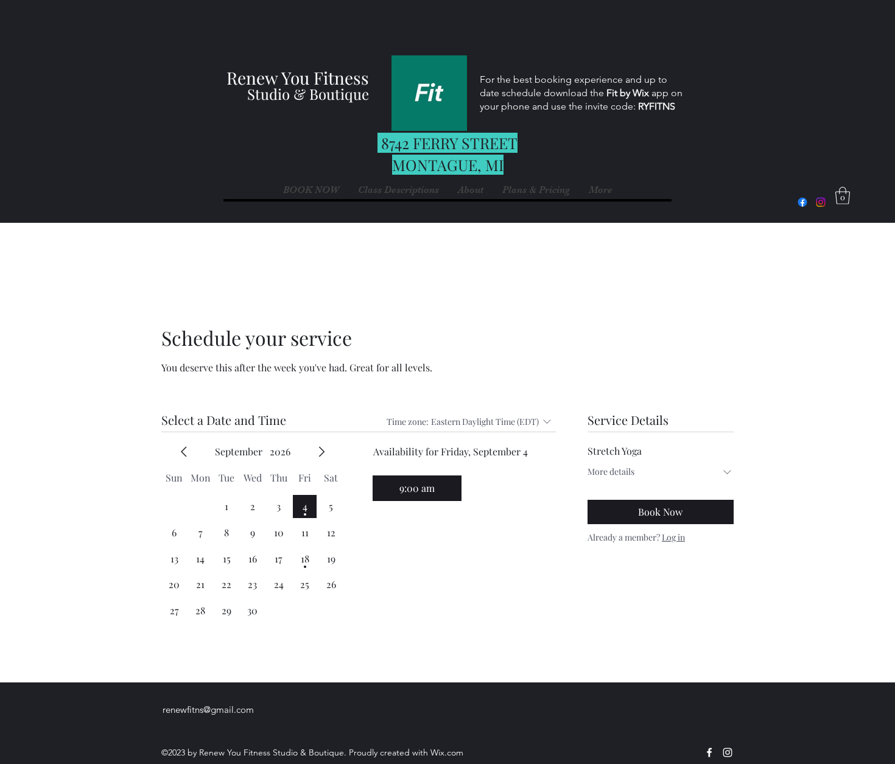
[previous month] (184, 451)
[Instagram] (821, 202)
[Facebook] (802, 202)
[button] (600, 190)
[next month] (321, 451)
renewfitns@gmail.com (208, 709)
